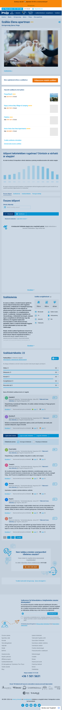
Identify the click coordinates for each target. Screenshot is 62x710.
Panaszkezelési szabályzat (40, 650)
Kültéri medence (55, 311)
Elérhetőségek (36, 654)
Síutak (3, 648)
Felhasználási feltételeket (42, 624)
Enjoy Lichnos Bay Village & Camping (16, 105)
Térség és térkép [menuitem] (36, 193)
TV (38, 315)
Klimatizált (40, 311)
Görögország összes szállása (12, 143)
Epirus (25, 17)
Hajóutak (4, 645)
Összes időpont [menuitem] (7, 193)
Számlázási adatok (37, 645)
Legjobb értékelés (41, 435)
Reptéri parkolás (6, 656)
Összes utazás (6, 635)
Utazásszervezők (37, 662)
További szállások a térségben (12, 140)
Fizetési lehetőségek (38, 648)
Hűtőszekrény (54, 315)
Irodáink (34, 656)
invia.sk (19, 699)
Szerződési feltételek (38, 640)
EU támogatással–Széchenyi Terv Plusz (13, 664)
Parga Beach (8, 94)
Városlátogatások (7, 643)
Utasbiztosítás (6, 654)
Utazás (10, 17)
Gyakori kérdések (37, 635)
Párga (30, 17)
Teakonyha (40, 322)
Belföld (4, 650)
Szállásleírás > (8, 71)
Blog (3, 669)
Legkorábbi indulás (10, 435)
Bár (51, 319)
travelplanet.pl (27, 699)
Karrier (34, 667)
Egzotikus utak (6, 638)
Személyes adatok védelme (40, 643)
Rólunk (34, 659)
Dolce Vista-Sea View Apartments (15, 128)
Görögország (17, 17)
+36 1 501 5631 (31, 676)
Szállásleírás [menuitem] (16, 193)
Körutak (4, 640)
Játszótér (40, 319)
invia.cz (14, 699)
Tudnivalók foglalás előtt (39, 638)
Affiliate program (6, 659)
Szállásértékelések (40, 13)
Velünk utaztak (6, 667)
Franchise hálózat (37, 664)
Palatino (7, 117)
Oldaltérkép (35, 669)
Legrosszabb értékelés (26, 435)
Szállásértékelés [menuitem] (26, 193)
